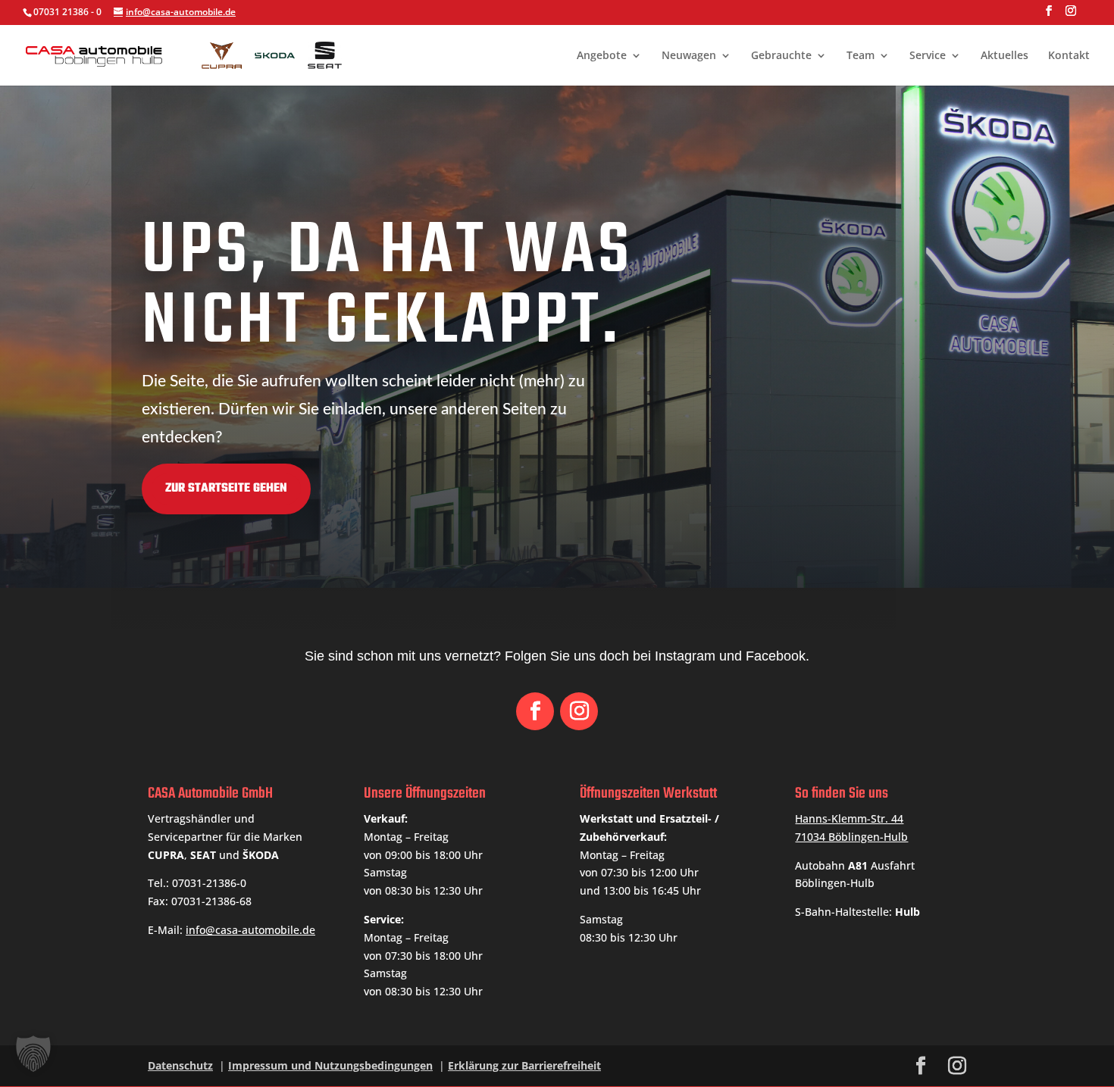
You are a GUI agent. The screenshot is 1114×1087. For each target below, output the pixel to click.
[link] (190, 53)
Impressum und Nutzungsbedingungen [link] (330, 1065)
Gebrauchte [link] (781, 56)
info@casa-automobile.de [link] (250, 930)
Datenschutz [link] (180, 1065)
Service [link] (927, 56)
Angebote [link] (602, 56)
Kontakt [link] (1069, 56)
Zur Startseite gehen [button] (226, 488)
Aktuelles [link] (1004, 56)
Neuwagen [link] (689, 56)
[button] (1049, 15)
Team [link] (860, 56)
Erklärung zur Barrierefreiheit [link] (524, 1065)
